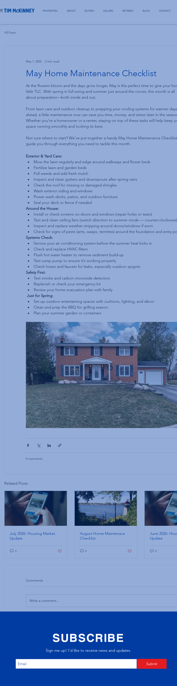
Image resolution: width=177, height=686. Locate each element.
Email (22, 655)
